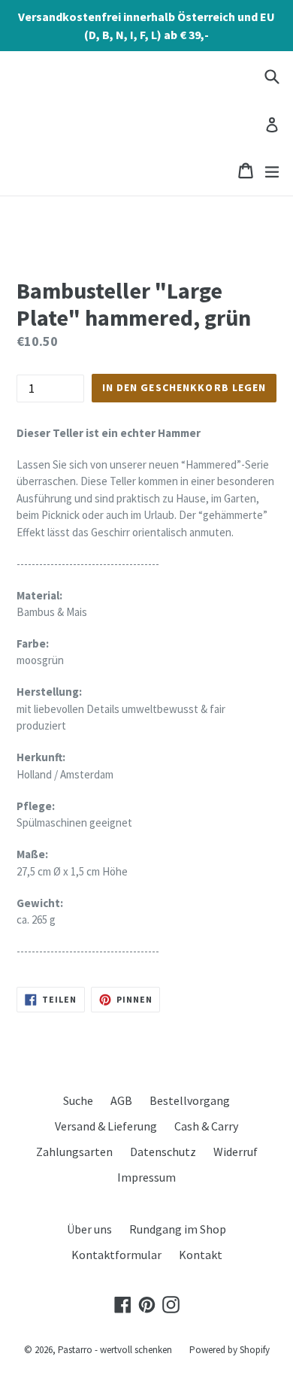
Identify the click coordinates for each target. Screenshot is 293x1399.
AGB (121, 1100)
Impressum (146, 1177)
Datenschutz (163, 1151)
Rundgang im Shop (177, 1229)
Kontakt (200, 1254)
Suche (78, 1100)
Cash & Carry (206, 1125)
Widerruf (235, 1151)
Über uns (89, 1229)
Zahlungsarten (74, 1151)
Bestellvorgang (190, 1100)
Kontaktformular (116, 1254)
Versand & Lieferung (106, 1125)
